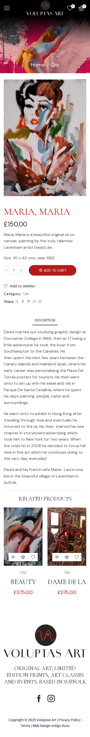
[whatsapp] (39, 302)
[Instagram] (51, 698)
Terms (25, 726)
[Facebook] (23, 302)
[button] (81, 557)
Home (38, 64)
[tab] (45, 320)
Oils (54, 64)
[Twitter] (17, 302)
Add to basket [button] (23, 557)
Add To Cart (55, 270)
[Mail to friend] (34, 302)
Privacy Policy (69, 720)
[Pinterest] (29, 302)
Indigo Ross (60, 726)
